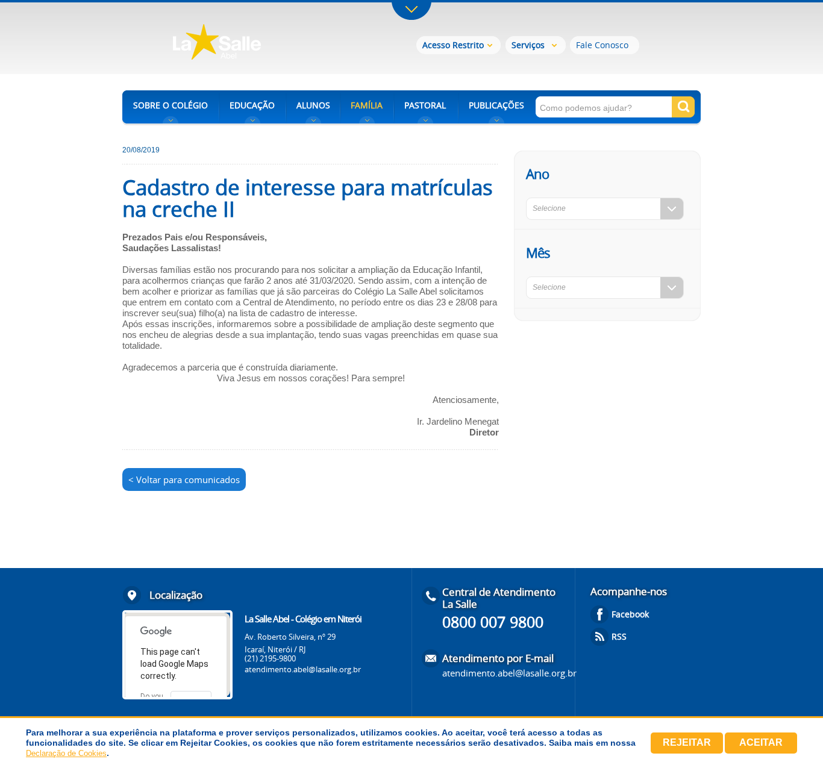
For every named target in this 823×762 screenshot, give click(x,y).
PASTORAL (425, 105)
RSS (619, 636)
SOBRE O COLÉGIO (170, 105)
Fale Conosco (602, 45)
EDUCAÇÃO (252, 105)
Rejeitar (687, 742)
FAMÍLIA (367, 105)
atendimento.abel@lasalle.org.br (303, 669)
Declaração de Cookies (66, 753)
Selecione (549, 208)
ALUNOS (313, 105)
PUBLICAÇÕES (496, 105)
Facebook (630, 614)
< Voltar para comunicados (184, 479)
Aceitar (761, 742)
